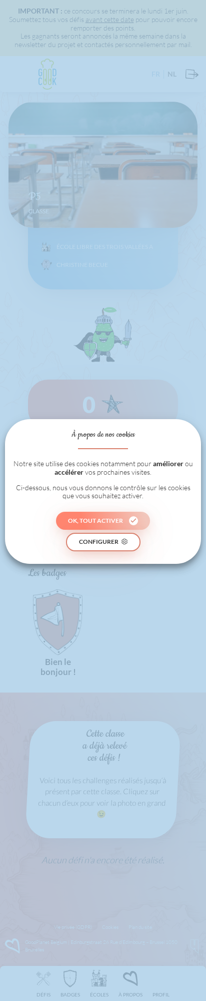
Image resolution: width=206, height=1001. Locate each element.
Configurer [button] (98, 541)
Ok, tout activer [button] (95, 520)
